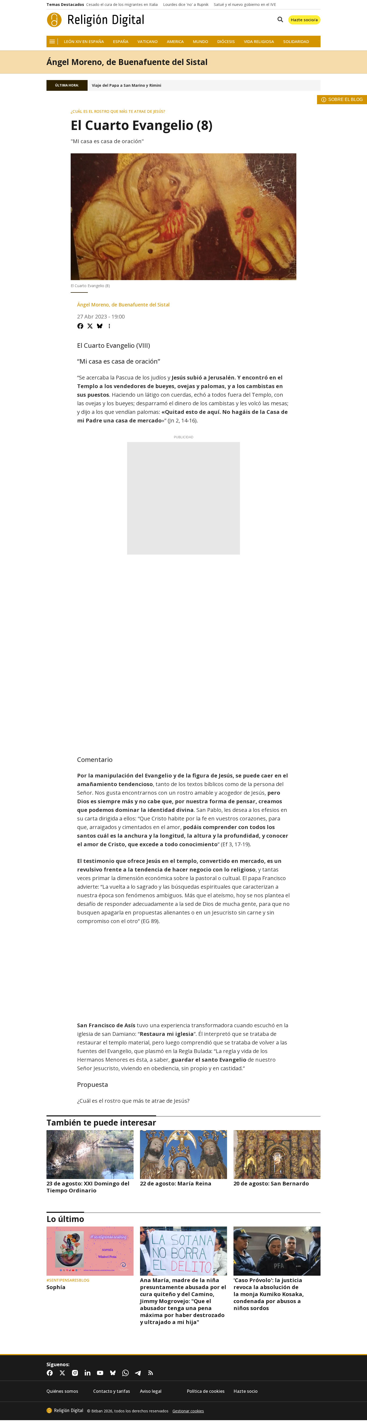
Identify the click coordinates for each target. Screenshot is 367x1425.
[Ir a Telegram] (139, 1373)
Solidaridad (296, 41)
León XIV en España (84, 41)
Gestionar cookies (188, 1411)
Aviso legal (150, 1391)
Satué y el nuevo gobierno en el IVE (245, 4)
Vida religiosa (259, 41)
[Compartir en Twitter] (90, 326)
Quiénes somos (62, 1391)
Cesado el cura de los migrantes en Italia (122, 4)
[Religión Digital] (95, 20)
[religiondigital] (64, 1410)
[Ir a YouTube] (101, 1373)
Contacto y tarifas (111, 1391)
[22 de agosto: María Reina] (183, 1154)
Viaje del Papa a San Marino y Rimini (126, 85)
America (175, 41)
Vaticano (148, 41)
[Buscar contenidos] (279, 20)
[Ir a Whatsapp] (126, 1373)
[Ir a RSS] (151, 1373)
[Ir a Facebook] (50, 1373)
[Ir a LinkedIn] (88, 1373)
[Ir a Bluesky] (114, 1373)
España (120, 41)
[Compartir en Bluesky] (99, 326)
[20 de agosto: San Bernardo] (277, 1154)
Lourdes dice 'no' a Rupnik (185, 4)
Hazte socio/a (304, 19)
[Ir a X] (63, 1373)
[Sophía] (90, 1251)
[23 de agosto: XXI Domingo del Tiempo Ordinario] (90, 1154)
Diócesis (226, 41)
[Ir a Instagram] (76, 1373)
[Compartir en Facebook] (80, 326)
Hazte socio (245, 1391)
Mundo (200, 41)
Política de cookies (206, 1391)
